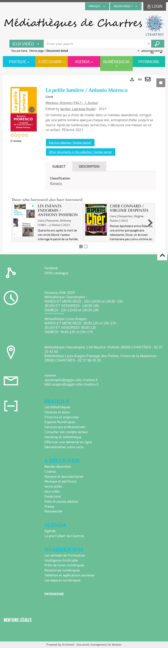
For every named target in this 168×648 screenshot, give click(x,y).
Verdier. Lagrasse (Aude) (77, 108)
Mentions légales (18, 620)
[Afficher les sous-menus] (104, 6)
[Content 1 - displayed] (81, 246)
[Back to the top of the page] (162, 255)
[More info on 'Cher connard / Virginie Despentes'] (96, 219)
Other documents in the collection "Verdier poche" (80, 152)
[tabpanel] (84, 163)
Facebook (51, 267)
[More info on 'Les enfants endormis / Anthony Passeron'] (24, 220)
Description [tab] (89, 166)
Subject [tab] (58, 166)
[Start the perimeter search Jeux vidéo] (157, 44)
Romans (56, 183)
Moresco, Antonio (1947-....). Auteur (72, 102)
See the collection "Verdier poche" (70, 142)
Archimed (68, 644)
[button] (23, 109)
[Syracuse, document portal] (84, 25)
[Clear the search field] (149, 44)
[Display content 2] (86, 246)
